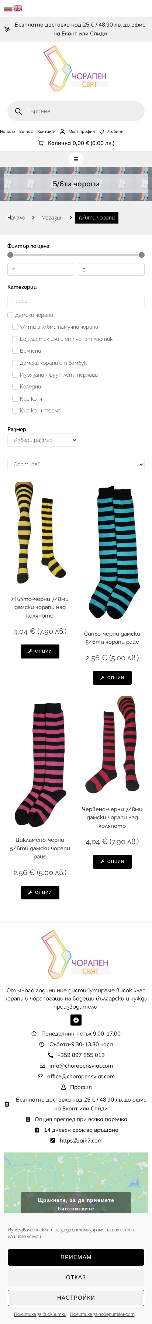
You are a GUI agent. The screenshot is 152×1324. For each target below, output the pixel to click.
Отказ (76, 1277)
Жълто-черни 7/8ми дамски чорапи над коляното (40, 607)
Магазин (52, 218)
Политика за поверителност (102, 1314)
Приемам (76, 1257)
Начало (16, 218)
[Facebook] (76, 1020)
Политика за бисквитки (40, 1314)
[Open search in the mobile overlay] (76, 111)
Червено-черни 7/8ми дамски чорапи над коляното (112, 817)
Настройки (76, 1297)
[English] (18, 8)
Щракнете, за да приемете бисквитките (76, 1204)
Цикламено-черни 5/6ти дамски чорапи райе (40, 848)
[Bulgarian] (8, 8)
